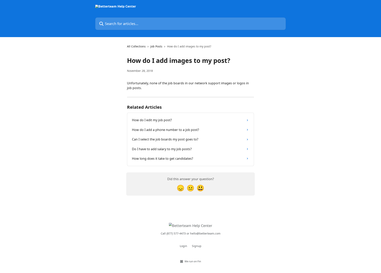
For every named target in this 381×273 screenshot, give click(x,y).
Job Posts (156, 46)
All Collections (136, 46)
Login (183, 246)
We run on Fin (193, 261)
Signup (196, 246)
